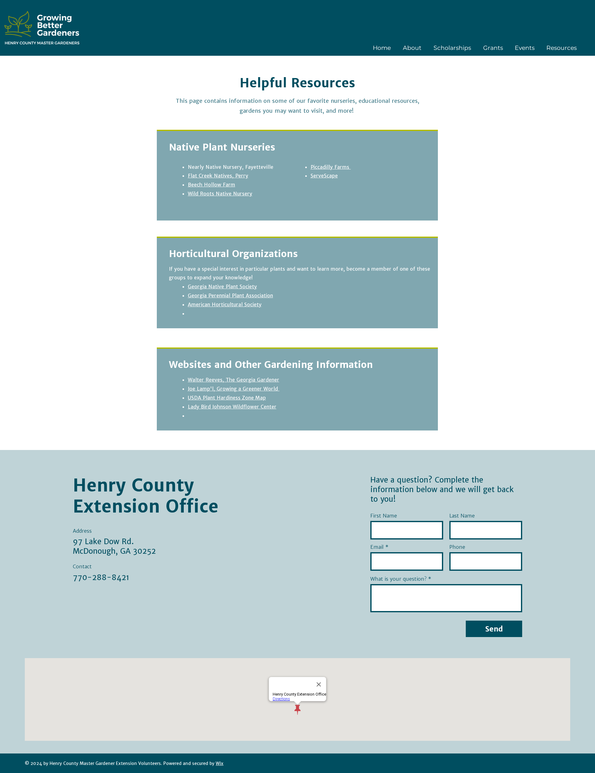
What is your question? (398, 578)
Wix (219, 763)
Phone (457, 546)
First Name (383, 515)
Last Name (462, 515)
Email (377, 546)
